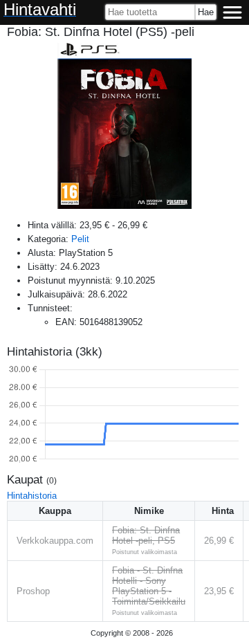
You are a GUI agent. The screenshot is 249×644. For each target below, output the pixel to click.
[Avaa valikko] (232, 12)
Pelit (80, 239)
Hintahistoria (32, 495)
